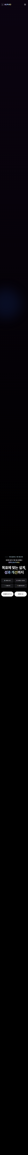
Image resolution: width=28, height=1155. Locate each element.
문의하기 (20, 594)
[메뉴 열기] (25, 4)
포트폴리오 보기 (6, 594)
